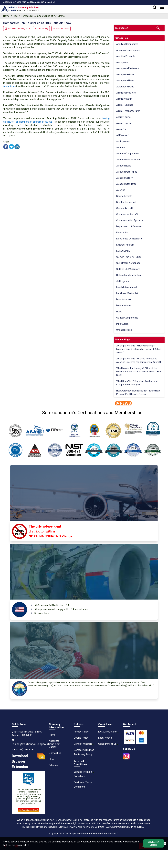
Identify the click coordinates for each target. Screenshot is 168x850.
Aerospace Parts (125, 86)
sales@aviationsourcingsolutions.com (37, 744)
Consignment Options (110, 743)
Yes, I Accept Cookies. (153, 843)
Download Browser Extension (20, 761)
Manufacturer (123, 299)
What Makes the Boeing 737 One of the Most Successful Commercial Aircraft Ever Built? (139, 371)
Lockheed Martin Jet (127, 293)
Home (6, 16)
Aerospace (122, 62)
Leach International (126, 287)
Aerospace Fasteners (127, 68)
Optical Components (127, 317)
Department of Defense (129, 226)
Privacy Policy (81, 731)
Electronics (122, 232)
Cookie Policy (81, 737)
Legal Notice (105, 737)
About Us (54, 740)
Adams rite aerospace (128, 50)
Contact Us (55, 753)
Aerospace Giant (125, 74)
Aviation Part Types (126, 171)
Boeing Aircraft (124, 196)
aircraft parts (123, 117)
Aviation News (123, 165)
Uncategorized (124, 330)
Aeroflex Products (125, 56)
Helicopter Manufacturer (129, 275)
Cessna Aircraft (124, 208)
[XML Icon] (63, 765)
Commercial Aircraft (127, 214)
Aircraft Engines (124, 105)
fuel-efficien (9, 86)
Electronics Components (129, 238)
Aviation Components (127, 153)
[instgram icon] (126, 755)
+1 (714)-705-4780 (24, 749)
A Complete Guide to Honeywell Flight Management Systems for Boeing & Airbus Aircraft (138, 349)
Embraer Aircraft (125, 244)
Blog (15, 16)
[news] (123, 403)
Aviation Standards (126, 184)
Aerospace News (125, 80)
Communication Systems (129, 220)
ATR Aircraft (122, 135)
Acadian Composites (127, 44)
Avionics (120, 190)
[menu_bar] (162, 7)
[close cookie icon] (165, 843)
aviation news (62, 28)
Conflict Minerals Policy (86, 743)
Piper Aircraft (123, 323)
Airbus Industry (124, 98)
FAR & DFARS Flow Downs (112, 731)
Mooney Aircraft (124, 305)
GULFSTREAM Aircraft (128, 269)
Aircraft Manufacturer (128, 111)
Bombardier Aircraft (126, 202)
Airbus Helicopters (126, 92)
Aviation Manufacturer (128, 159)
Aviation (120, 147)
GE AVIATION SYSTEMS (128, 257)
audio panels (123, 141)
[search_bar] (154, 7)
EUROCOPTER (123, 250)
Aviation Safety (124, 178)
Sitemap (53, 765)
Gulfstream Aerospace (128, 263)
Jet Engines (122, 281)
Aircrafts (121, 129)
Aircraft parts (123, 123)
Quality (52, 746)
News (119, 311)
